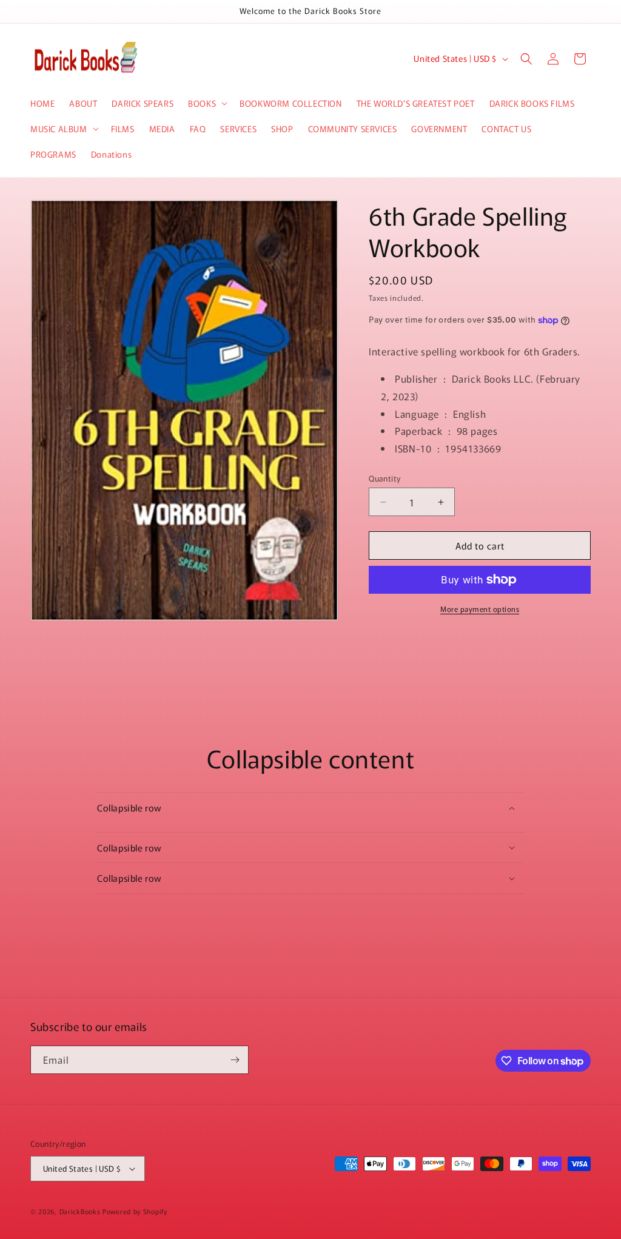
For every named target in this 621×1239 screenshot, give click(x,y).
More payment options (479, 608)
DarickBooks (80, 1211)
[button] (206, 103)
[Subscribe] (234, 1060)
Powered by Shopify (134, 1211)
